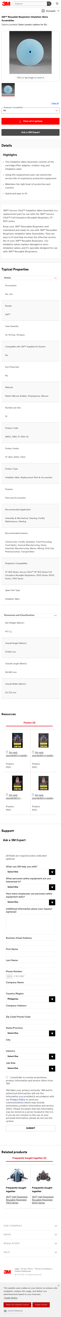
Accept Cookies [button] (41, 1305)
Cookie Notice (10, 1298)
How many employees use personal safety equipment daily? (29, 895)
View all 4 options (32, 121)
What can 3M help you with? (21, 867)
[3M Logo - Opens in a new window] (6, 3)
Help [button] (7, 1252)
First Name (12, 949)
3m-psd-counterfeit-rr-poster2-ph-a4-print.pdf (43, 797)
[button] (13, 1311)
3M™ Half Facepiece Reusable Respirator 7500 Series (17, 1200)
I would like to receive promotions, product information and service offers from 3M (29, 1080)
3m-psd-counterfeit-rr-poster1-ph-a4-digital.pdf (17, 754)
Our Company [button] (13, 1226)
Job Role (10, 1063)
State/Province (14, 1028)
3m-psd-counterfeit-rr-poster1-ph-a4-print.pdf (43, 754)
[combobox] (9, 976)
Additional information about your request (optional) (29, 910)
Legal (17, 1269)
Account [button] (50, 11)
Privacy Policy (17, 1100)
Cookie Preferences (23, 1271)
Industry (10, 1051)
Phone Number (14, 971)
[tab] (29, 723)
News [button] (7, 1235)
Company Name (15, 982)
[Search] (49, 3)
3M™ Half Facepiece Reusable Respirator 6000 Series (43, 1200)
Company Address (16, 1006)
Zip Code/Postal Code (18, 1017)
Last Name (12, 960)
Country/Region (15, 994)
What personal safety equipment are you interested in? (28, 880)
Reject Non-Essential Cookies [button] (17, 1305)
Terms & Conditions (43, 1269)
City (8, 1040)
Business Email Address (19, 938)
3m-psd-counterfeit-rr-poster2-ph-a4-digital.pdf (13, 797)
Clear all (55, 103)
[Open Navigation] (57, 4)
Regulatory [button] (12, 1244)
